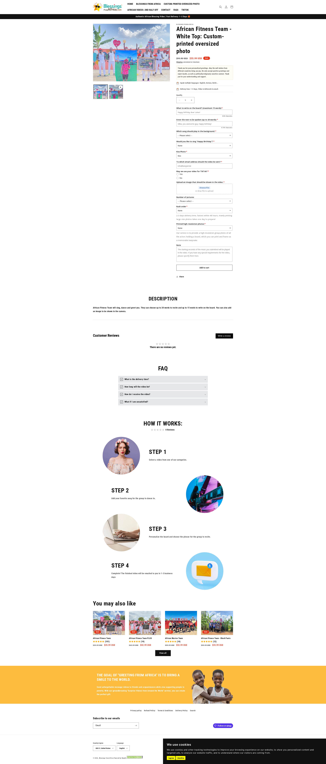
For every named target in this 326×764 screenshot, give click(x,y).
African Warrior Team (174, 638)
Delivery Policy (181, 711)
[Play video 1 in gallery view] (116, 92)
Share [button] (181, 277)
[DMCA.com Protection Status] (135, 758)
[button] (220, 7)
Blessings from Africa (106, 758)
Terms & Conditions (165, 711)
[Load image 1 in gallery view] (101, 92)
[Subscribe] (136, 725)
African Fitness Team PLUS (140, 638)
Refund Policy (149, 711)
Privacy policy (135, 711)
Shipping (179, 62)
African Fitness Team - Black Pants (215, 638)
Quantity (179, 95)
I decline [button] (180, 758)
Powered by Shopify (120, 758)
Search (193, 711)
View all (163, 653)
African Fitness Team (102, 638)
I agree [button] (171, 758)
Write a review (224, 336)
